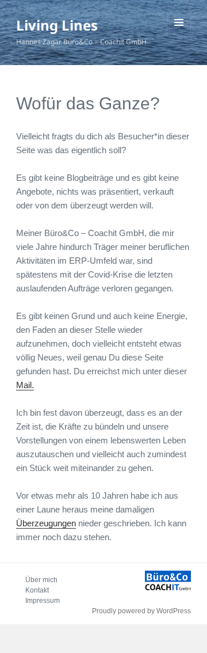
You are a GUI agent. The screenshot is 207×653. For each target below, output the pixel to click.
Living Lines (57, 25)
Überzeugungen (46, 523)
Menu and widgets (179, 34)
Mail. (25, 385)
